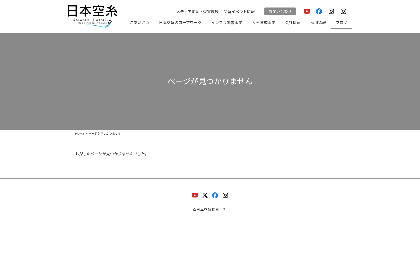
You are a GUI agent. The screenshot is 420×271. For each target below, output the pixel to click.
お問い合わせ (280, 11)
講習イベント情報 (239, 11)
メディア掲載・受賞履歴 (197, 11)
